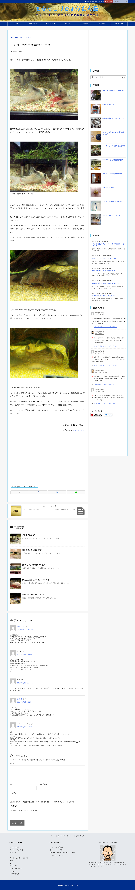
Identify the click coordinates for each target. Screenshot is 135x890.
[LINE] (76, 492)
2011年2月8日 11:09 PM (25, 630)
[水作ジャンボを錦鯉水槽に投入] (95, 165)
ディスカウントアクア (57, 855)
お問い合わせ (90, 1)
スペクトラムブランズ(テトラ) (20, 858)
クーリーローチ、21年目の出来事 (114, 146)
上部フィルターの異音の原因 (112, 174)
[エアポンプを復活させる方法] (95, 207)
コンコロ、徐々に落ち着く (32, 550)
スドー (12, 863)
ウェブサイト (14, 793)
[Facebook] (38, 492)
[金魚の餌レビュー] (95, 110)
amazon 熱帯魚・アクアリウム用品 (62, 852)
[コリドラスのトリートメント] (95, 220)
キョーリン (13, 866)
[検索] (126, 1)
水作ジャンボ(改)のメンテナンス (113, 90)
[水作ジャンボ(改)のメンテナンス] (95, 96)
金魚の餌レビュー (108, 104)
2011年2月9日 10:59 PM (25, 727)
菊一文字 (20, 626)
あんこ (19, 699)
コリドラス (30, 37)
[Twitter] (19, 492)
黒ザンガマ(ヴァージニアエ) (33, 595)
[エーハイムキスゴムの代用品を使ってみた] (95, 137)
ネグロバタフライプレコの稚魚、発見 (103, 271)
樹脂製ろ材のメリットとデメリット (114, 119)
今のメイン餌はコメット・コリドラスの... (105, 327)
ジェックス (13, 852)
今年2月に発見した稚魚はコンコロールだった (106, 283)
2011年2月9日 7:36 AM (24, 654)
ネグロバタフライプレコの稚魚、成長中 (104, 258)
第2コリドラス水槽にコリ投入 (33, 565)
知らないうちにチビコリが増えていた (103, 295)
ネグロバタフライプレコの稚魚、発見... (105, 384)
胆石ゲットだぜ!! (108, 187)
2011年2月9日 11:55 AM (25, 683)
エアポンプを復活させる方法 (112, 201)
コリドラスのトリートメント (112, 215)
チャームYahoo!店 (56, 850)
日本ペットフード (16, 868)
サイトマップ (100, 1)
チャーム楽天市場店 (56, 847)
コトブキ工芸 (14, 847)
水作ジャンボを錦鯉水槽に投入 (113, 160)
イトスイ (13, 871)
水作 (11, 860)
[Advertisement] (47, 458)
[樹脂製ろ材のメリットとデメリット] (95, 123)
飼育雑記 (19, 37)
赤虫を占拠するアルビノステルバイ (35, 580)
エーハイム (13, 855)
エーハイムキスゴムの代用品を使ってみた (114, 133)
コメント (13, 764)
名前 (12, 784)
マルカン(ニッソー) (16, 850)
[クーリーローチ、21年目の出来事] (95, 151)
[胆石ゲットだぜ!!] (95, 193)
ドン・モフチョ (78, 430)
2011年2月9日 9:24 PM (24, 702)
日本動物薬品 (14, 874)
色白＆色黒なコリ (29, 535)
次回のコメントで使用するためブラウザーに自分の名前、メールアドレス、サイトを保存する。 (44, 802)
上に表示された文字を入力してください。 (24, 810)
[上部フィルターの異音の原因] (95, 179)
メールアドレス (42, 784)
